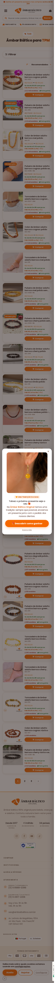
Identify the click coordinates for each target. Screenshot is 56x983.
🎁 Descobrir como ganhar (27, 523)
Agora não (27, 530)
